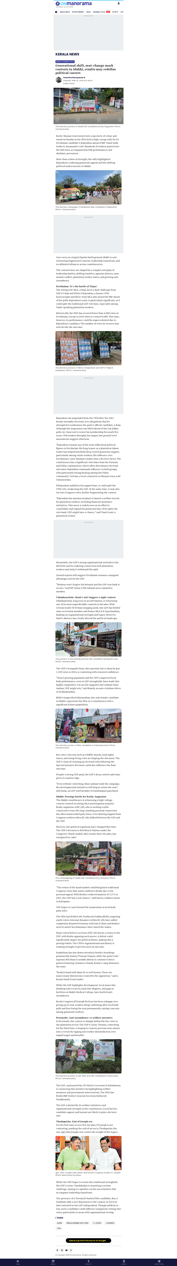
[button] (119, 3)
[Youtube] (66, 1250)
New (108, 12)
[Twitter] (71, 1250)
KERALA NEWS (65, 12)
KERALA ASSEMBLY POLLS (65, 62)
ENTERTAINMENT (78, 12)
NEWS (88, 12)
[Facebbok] (57, 1250)
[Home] (56, 12)
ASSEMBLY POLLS (101, 12)
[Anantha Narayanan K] (58, 80)
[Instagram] (62, 1250)
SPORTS (115, 12)
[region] (88, 33)
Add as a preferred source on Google (87, 1240)
